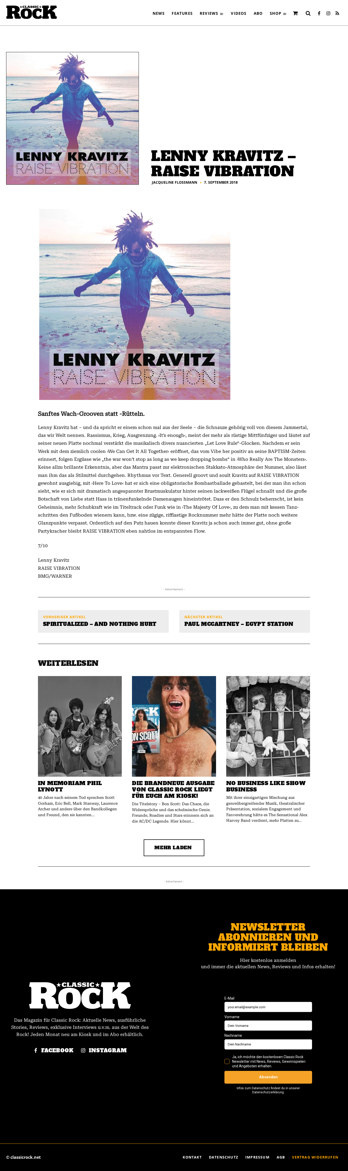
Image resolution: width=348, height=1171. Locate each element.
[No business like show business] (268, 726)
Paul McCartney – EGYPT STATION (238, 624)
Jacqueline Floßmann (174, 182)
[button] (308, 13)
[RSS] (337, 13)
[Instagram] (328, 13)
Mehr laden (173, 847)
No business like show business (265, 786)
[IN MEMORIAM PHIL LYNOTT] (80, 726)
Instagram (108, 1050)
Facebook (57, 1050)
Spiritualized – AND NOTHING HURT (100, 624)
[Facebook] (319, 13)
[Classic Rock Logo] (31, 12)
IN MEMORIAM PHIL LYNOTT (70, 786)
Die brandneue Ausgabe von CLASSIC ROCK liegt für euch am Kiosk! (173, 789)
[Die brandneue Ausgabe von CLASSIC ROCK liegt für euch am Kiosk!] (174, 726)
